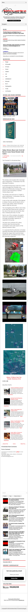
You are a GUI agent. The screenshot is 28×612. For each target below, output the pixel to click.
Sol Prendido (8, 91)
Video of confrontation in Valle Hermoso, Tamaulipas (17, 421)
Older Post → (23, 443)
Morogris (7, 81)
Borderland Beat (13, 608)
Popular (5, 496)
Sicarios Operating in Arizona (17, 387)
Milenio (8, 377)
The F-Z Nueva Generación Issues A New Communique (16, 516)
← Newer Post (5, 443)
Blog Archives (17, 496)
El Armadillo (8, 64)
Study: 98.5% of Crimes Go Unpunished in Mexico (16, 433)
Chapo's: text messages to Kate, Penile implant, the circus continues (17, 550)
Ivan (6, 76)
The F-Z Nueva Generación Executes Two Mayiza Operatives (16, 499)
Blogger (24, 608)
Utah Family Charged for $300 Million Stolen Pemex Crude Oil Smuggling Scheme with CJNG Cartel (16, 533)
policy (6, 56)
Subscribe (14, 578)
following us (21, 600)
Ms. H (6, 83)
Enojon (6, 69)
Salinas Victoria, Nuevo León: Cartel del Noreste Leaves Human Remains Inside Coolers (13, 152)
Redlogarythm (8, 86)
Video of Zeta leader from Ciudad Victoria (16, 410)
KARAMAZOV (8, 79)
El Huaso (7, 66)
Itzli (6, 74)
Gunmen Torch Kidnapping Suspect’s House (16, 399)
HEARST (7, 71)
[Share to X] (6, 381)
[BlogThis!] (4, 381)
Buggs (6, 61)
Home (4, 145)
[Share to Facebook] (7, 381)
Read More (10, 394)
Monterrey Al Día (16, 379)
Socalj (6, 88)
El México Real (15, 377)
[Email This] (3, 381)
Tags (10, 496)
